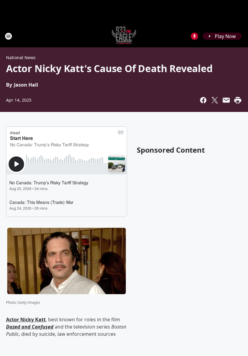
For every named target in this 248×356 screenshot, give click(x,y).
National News (21, 57)
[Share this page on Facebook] (203, 100)
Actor (13, 319)
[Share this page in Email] (226, 100)
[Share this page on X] (214, 100)
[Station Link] (124, 36)
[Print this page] (237, 100)
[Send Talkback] (194, 36)
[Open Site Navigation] (8, 36)
